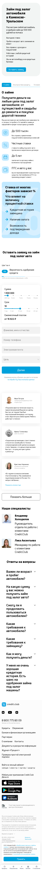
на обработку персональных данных (21, 379)
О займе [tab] (6, 85)
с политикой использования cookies (23, 854)
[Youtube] (10, 712)
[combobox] (21, 330)
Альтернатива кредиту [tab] (21, 85)
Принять (21, 859)
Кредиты (6, 728)
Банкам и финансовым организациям (19, 732)
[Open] (38, 359)
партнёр (23, 768)
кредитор (31, 768)
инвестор (13, 768)
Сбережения (17, 728)
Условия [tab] (37, 85)
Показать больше (21, 497)
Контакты (19, 741)
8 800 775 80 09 (12, 720)
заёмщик (5, 768)
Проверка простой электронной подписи (16, 755)
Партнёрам (7, 737)
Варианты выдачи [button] (7, 834)
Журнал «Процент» (11, 750)
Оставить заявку (16, 69)
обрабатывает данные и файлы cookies (20, 846)
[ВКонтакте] (3, 712)
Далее (21, 370)
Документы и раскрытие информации (19, 745)
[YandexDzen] (16, 712)
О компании (7, 741)
